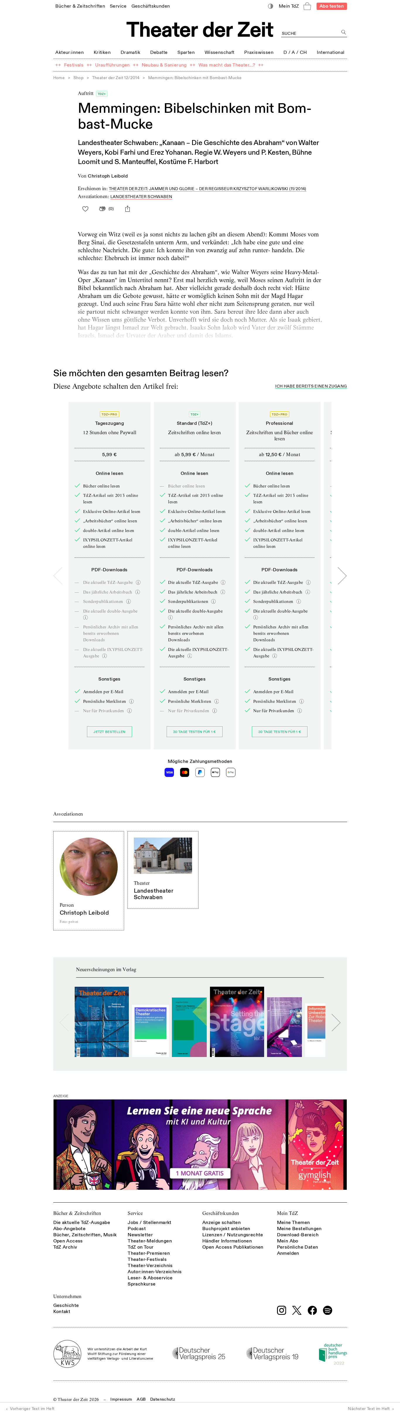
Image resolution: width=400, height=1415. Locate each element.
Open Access (68, 1241)
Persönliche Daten (297, 1247)
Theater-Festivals (147, 1259)
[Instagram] (281, 1310)
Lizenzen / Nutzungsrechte (232, 1235)
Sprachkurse (141, 1284)
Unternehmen (67, 1296)
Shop (78, 77)
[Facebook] (312, 1310)
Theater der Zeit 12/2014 (116, 77)
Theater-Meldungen (150, 1241)
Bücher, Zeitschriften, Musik (85, 1235)
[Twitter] (297, 1310)
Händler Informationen (227, 1241)
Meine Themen (293, 1222)
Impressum (121, 1399)
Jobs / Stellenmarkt (150, 1222)
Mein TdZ (287, 1213)
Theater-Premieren (149, 1253)
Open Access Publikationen (233, 1247)
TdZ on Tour (140, 1247)
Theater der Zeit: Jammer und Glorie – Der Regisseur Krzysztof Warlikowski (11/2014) (207, 188)
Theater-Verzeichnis (150, 1266)
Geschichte (66, 1305)
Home (59, 77)
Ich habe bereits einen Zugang (311, 386)
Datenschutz (162, 1399)
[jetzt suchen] (344, 32)
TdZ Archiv (65, 1247)
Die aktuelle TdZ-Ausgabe (81, 1222)
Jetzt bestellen (109, 732)
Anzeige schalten (221, 1222)
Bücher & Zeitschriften (77, 1213)
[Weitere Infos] (138, 582)
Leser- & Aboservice (150, 1278)
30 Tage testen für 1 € (194, 732)
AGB (141, 1399)
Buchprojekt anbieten (226, 1229)
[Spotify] (327, 1310)
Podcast (137, 1229)
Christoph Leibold (108, 176)
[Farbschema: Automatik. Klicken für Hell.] (270, 6)
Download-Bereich (298, 1235)
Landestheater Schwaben (141, 196)
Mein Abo (287, 1241)
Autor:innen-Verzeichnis (155, 1272)
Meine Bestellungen (299, 1229)
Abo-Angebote (69, 1229)
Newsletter (140, 1235)
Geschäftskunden (220, 1213)
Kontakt (62, 1312)
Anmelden (288, 1253)
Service (135, 1213)
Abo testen (331, 6)
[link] (80, 6)
